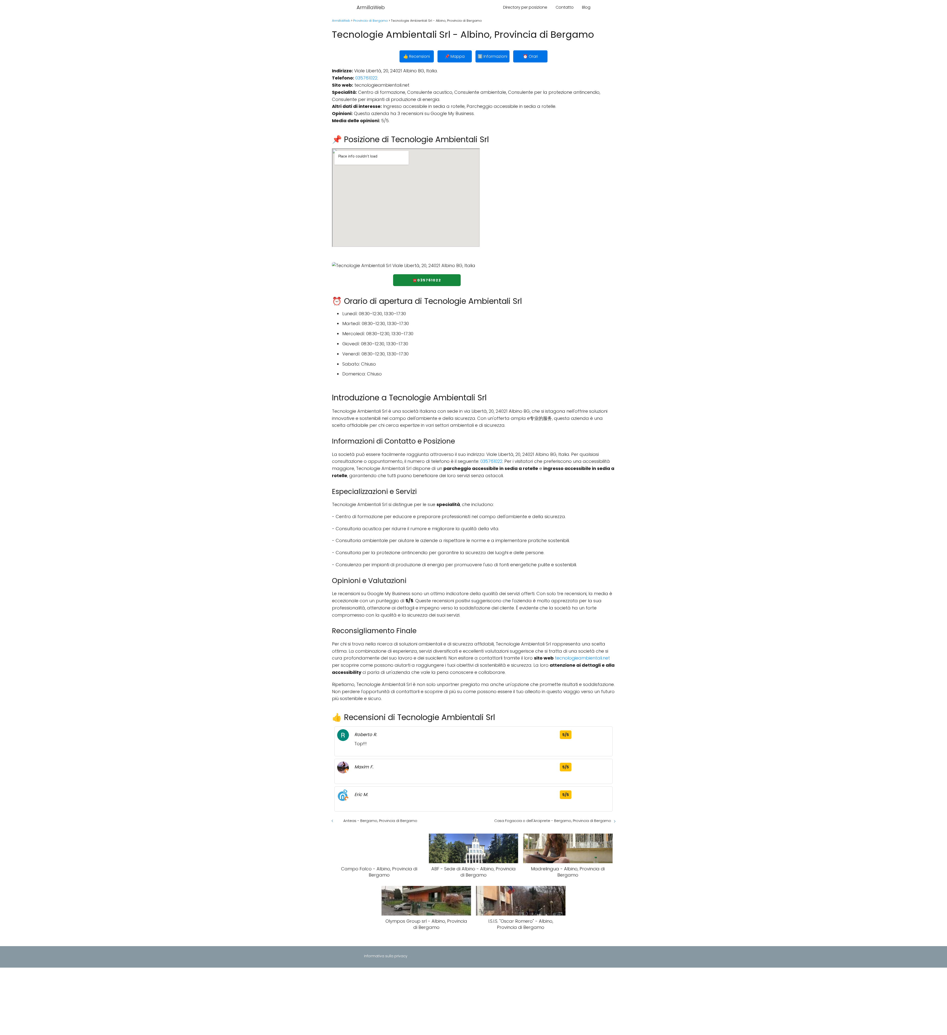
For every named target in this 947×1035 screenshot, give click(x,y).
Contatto (565, 7)
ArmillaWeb (371, 7)
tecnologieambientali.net (582, 658)
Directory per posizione (525, 7)
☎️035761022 (427, 280)
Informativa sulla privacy (385, 956)
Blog (586, 7)
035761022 (366, 78)
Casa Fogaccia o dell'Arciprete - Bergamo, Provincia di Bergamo (552, 820)
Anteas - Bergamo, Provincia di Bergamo (380, 820)
